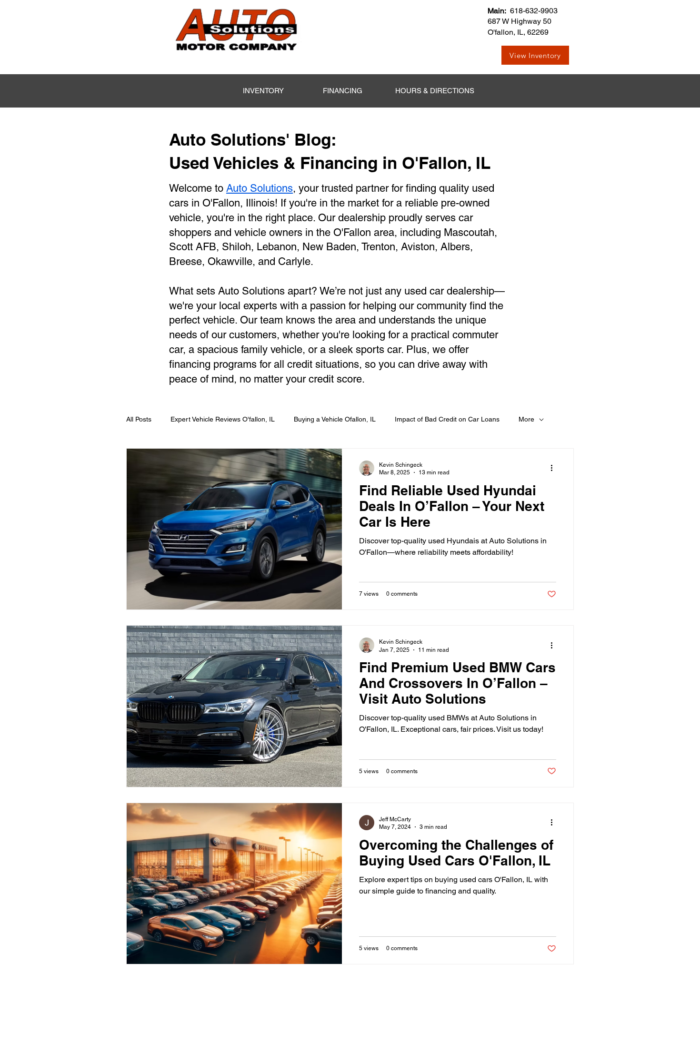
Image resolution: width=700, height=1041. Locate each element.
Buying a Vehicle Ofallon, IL (335, 419)
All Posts (138, 419)
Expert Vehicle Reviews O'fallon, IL (222, 419)
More (526, 419)
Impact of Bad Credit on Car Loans (447, 419)
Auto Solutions (259, 188)
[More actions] (554, 468)
